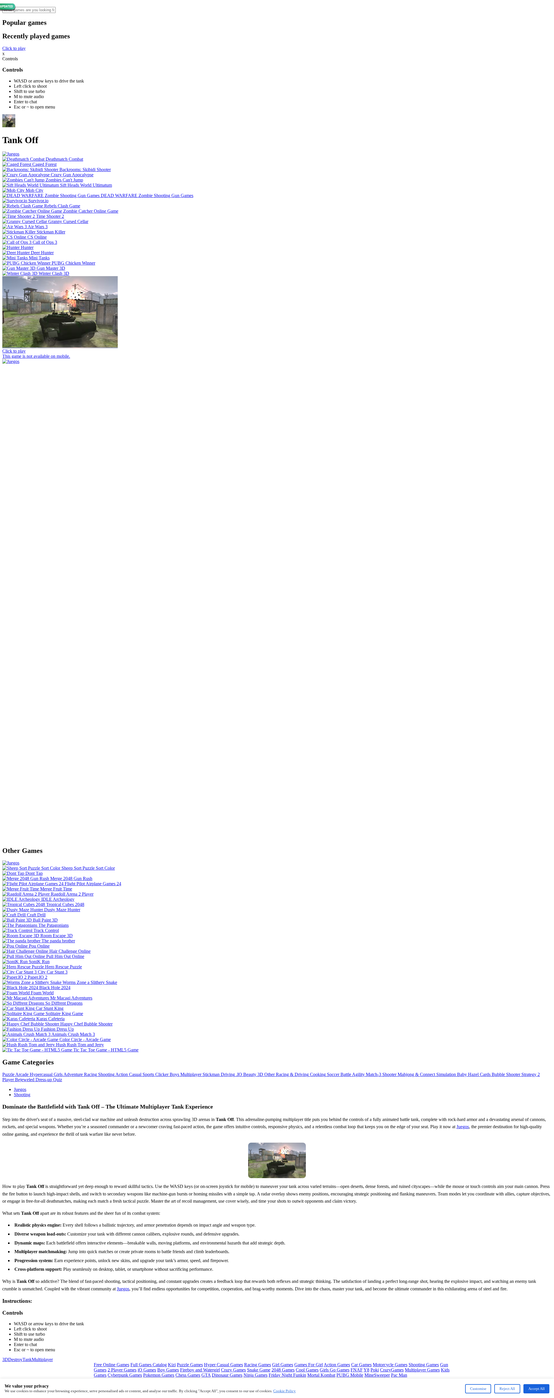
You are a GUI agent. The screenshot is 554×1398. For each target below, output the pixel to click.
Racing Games (257, 1364)
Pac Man (399, 1375)
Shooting (22, 1094)
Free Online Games (111, 1364)
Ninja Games (255, 1375)
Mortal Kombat (321, 1375)
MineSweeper (377, 1375)
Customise (478, 1388)
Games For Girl (308, 1364)
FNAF (357, 1369)
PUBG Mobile (349, 1375)
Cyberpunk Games (125, 1375)
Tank (27, 1359)
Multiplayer (42, 1359)
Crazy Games (233, 1369)
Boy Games (168, 1369)
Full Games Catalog (148, 1364)
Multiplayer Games (422, 1369)
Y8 (366, 1369)
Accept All (536, 1388)
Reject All (507, 1388)
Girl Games (282, 1364)
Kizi (172, 1364)
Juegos (20, 1089)
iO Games (147, 1369)
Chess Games (187, 1375)
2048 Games (283, 1369)
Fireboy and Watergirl (200, 1369)
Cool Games (307, 1369)
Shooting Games (424, 1364)
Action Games (337, 1364)
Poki (374, 1369)
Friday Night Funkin (287, 1375)
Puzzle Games (190, 1364)
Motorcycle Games (390, 1364)
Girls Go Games (334, 1369)
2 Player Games (122, 1369)
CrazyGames (392, 1369)
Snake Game (258, 1369)
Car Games (361, 1364)
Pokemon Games (158, 1375)
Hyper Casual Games (223, 1364)
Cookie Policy (284, 1391)
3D (5, 1359)
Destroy (15, 1359)
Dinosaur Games (227, 1375)
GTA (206, 1375)
